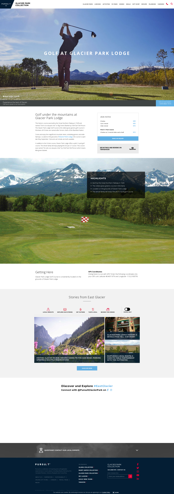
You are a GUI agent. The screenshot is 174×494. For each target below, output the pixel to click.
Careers (161, 4)
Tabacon (82, 482)
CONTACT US (121, 470)
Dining (121, 4)
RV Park (115, 4)
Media (37, 482)
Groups (144, 4)
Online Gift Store (41, 479)
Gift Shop (136, 4)
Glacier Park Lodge (66, 137)
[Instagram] (137, 471)
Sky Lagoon (83, 476)
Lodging (98, 4)
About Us (38, 477)
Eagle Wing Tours (85, 479)
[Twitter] (137, 468)
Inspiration (48, 477)
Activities (106, 4)
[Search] (171, 4)
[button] (87, 450)
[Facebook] (137, 464)
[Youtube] (137, 475)
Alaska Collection (86, 467)
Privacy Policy (50, 490)
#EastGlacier (103, 386)
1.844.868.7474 (111, 470)
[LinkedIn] (137, 479)
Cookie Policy (106, 492)
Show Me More (87, 368)
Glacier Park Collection (88, 473)
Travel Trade (63, 479)
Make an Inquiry (118, 138)
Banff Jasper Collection (88, 470)
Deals (128, 4)
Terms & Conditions (72, 490)
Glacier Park (88, 4)
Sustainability (60, 477)
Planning (152, 4)
